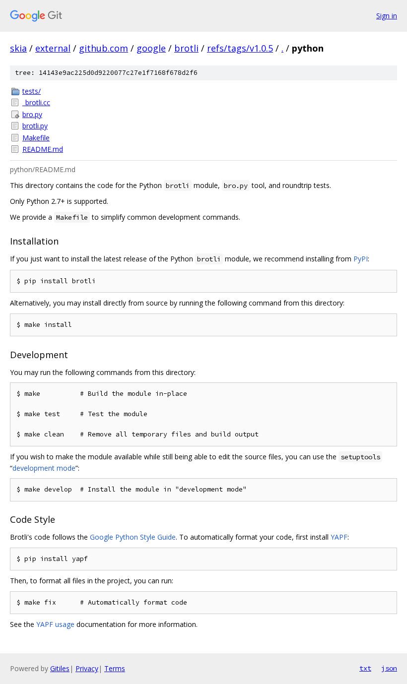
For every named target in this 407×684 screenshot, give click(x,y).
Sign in (386, 15)
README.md (42, 149)
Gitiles (59, 668)
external (52, 48)
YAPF (339, 537)
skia (18, 48)
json (389, 668)
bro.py (32, 114)
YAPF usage (55, 624)
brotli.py (35, 125)
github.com (103, 48)
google (151, 48)
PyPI (360, 258)
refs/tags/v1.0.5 (240, 48)
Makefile (36, 137)
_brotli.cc (36, 102)
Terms (114, 668)
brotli (186, 48)
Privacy (86, 668)
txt (365, 668)
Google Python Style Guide (133, 537)
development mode (43, 468)
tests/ (31, 91)
